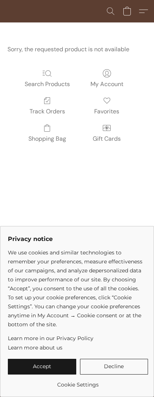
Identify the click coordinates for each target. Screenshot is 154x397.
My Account (106, 84)
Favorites (106, 111)
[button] (110, 11)
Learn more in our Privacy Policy (50, 338)
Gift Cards (107, 139)
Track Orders (47, 111)
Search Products (47, 84)
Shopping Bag (47, 139)
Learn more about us (35, 347)
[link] (78, 382)
